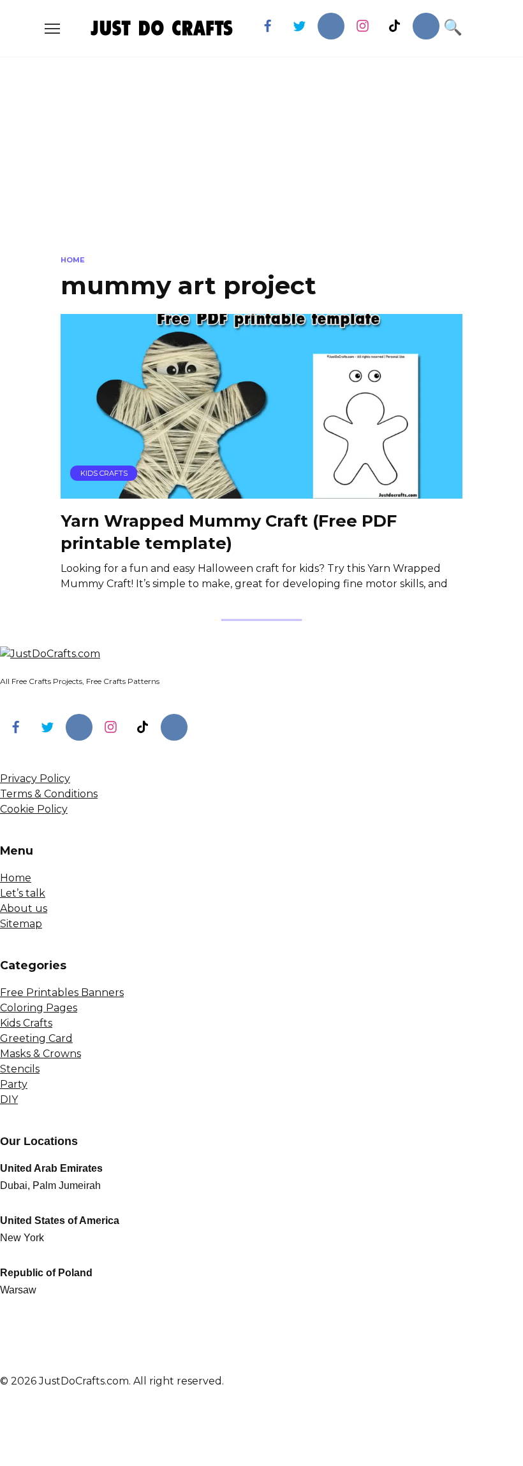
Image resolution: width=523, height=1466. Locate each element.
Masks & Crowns (40, 1054)
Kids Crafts (26, 1023)
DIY (9, 1099)
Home (15, 878)
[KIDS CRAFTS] (261, 491)
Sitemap (21, 924)
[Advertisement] (261, 165)
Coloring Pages (38, 1008)
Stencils (20, 1069)
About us (23, 908)
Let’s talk (22, 893)
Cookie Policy (34, 809)
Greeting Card (36, 1038)
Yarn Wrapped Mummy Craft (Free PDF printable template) (229, 531)
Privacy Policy (35, 778)
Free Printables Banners (62, 992)
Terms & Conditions (49, 794)
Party (13, 1084)
